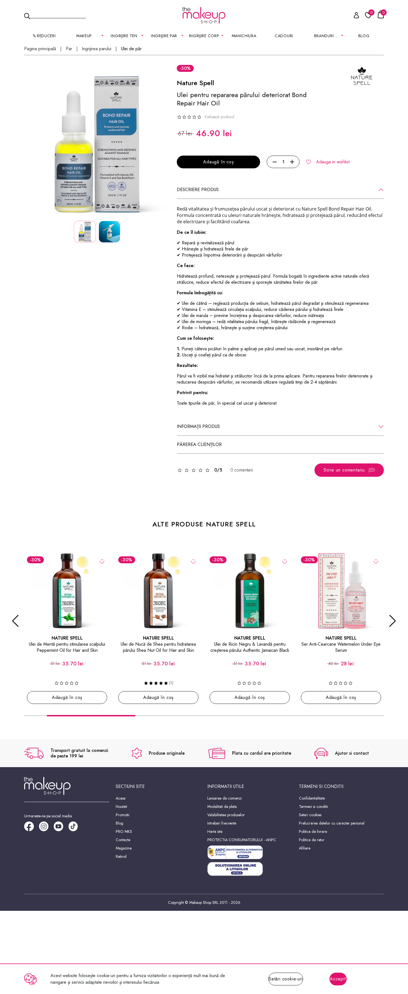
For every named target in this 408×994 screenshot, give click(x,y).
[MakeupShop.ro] (204, 15)
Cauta (58, 15)
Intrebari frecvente (221, 823)
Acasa (120, 798)
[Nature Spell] (361, 75)
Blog (364, 36)
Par (69, 49)
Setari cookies (310, 815)
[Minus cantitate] (275, 162)
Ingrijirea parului (96, 49)
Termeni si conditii (313, 806)
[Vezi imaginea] (97, 144)
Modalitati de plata (222, 806)
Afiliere (304, 848)
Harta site (214, 831)
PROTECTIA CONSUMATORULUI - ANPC (241, 840)
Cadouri (284, 36)
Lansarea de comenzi (224, 798)
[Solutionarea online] (249, 869)
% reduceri (44, 36)
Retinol (121, 856)
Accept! (338, 979)
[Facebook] (31, 828)
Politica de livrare (313, 831)
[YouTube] (61, 828)
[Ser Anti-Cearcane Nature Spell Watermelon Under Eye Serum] (341, 591)
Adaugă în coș (218, 162)
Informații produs (198, 426)
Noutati (121, 806)
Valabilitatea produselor (226, 815)
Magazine (124, 848)
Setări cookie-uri (286, 979)
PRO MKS (124, 831)
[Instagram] (46, 828)
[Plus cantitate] (292, 162)
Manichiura (244, 36)
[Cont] (353, 16)
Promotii (122, 815)
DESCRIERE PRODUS (198, 189)
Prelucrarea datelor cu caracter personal (331, 823)
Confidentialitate (312, 798)
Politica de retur (311, 840)
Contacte (123, 840)
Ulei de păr (131, 49)
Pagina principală (40, 49)
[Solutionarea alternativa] (249, 852)
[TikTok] (75, 828)
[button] (15, 621)
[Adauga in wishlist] (102, 561)
